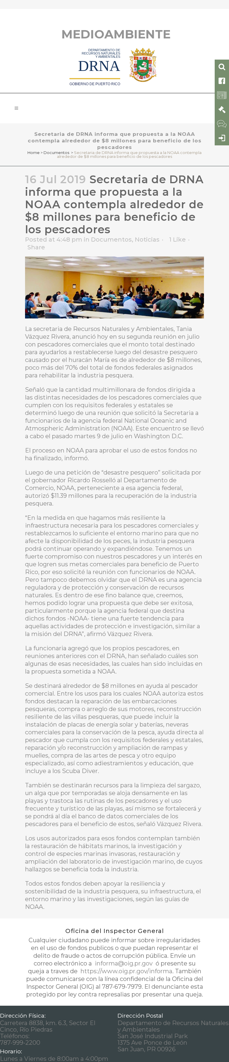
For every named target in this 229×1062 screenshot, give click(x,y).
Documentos (56, 152)
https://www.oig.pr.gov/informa (125, 971)
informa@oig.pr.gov (123, 963)
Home (33, 152)
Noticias (147, 239)
